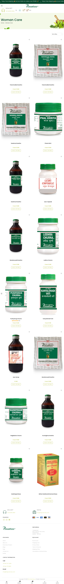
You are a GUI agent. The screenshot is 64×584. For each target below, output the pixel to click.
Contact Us (5, 551)
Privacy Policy (35, 545)
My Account (35, 540)
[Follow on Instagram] (7, 520)
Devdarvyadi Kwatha (16, 260)
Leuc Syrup (16, 377)
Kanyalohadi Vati (48, 318)
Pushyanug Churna (16, 318)
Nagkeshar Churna (16, 435)
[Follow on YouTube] (9, 520)
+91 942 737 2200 (7, 563)
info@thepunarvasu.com (43, 512)
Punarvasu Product (7, 545)
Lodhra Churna (48, 260)
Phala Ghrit (48, 143)
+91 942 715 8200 (7, 566)
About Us (5, 542)
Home (2, 23)
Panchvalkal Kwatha (16, 85)
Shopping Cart (36, 542)
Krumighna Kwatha (48, 435)
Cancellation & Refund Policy (39, 551)
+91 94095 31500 (10, 11)
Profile (4, 553)
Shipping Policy (36, 549)
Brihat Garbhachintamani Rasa (48, 494)
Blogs (4, 547)
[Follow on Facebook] (4, 520)
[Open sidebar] (1, 293)
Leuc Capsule (48, 202)
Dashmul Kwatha (16, 143)
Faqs (4, 549)
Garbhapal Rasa (16, 494)
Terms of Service (36, 547)
